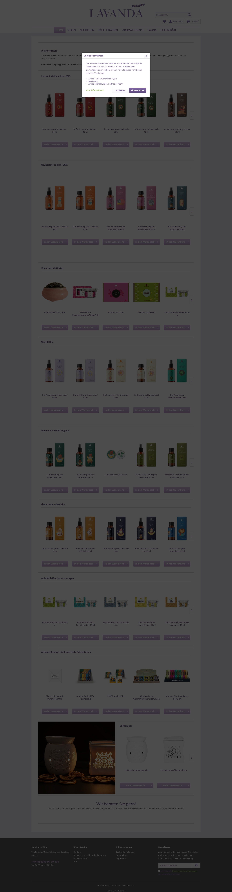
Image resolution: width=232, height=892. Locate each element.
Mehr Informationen (95, 90)
